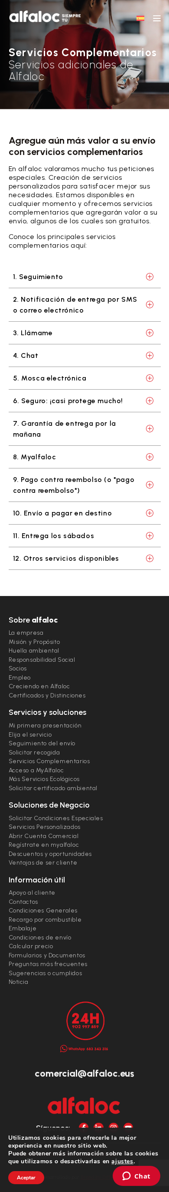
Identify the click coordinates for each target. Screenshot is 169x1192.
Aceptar (26, 1177)
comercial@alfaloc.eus (84, 1073)
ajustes (122, 1161)
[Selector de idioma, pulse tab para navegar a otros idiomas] (140, 18)
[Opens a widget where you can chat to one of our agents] (136, 1177)
